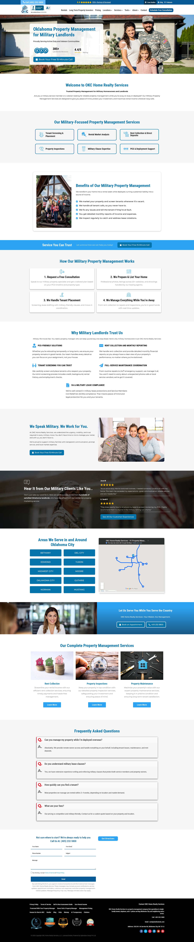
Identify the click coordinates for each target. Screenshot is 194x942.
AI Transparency (76, 912)
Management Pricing (85, 908)
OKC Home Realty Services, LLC (52, 935)
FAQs (60, 912)
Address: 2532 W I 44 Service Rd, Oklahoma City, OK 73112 (146, 926)
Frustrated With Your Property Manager (42, 908)
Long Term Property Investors (81, 10)
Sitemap (66, 912)
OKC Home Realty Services (117, 909)
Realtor (49, 912)
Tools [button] (127, 10)
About (134, 10)
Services (117, 10)
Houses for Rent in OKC (37, 912)
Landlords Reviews (60, 52)
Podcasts (169, 2)
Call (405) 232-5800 (34, 2)
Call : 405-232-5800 (158, 917)
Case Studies (151, 2)
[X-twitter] (145, 931)
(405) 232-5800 (68, 841)
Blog (161, 2)
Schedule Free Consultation (161, 10)
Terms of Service (50, 873)
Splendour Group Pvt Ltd (88, 935)
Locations (107, 10)
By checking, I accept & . (48, 873)
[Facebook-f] (141, 931)
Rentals (64, 10)
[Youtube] (158, 931)
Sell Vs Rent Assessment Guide (63, 904)
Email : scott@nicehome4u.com (154, 922)
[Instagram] (150, 931)
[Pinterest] (162, 931)
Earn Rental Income (81, 904)
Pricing (98, 10)
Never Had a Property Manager (67, 908)
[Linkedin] (154, 931)
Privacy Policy (60, 873)
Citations (86, 912)
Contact (144, 10)
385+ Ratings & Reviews (101, 2)
